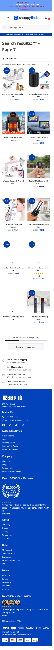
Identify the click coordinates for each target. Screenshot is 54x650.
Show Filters (12, 58)
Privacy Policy (7, 468)
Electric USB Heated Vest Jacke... (13, 138)
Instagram (6, 582)
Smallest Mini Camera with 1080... (38, 182)
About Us (6, 461)
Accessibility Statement (11, 471)
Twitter (5, 579)
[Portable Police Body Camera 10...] (13, 302)
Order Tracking (8, 435)
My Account (7, 550)
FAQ (4, 439)
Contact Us (6, 557)
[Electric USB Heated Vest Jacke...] (13, 123)
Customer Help (8, 553)
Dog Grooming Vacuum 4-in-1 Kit (13, 95)
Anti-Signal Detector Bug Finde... (38, 318)
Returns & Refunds (10, 446)
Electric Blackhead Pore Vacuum (13, 225)
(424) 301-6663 (11, 416)
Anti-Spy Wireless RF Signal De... (39, 225)
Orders (5, 528)
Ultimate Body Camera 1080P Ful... (39, 269)
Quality (5, 531)
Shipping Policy (8, 442)
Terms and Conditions (11, 560)
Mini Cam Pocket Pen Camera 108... (13, 269)
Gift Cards (6, 538)
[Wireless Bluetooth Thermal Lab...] (13, 166)
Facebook (6, 575)
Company (6, 524)
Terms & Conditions (10, 449)
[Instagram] (10, 425)
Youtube (5, 589)
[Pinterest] (23, 425)
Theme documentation (26, 9)
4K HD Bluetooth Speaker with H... (38, 95)
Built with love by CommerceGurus (16, 634)
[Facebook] (3, 425)
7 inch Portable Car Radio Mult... (38, 138)
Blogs (4, 464)
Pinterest (6, 585)
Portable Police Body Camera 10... (13, 318)
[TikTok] (16, 425)
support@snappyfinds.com (16, 420)
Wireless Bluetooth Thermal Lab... (13, 182)
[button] (46, 18)
